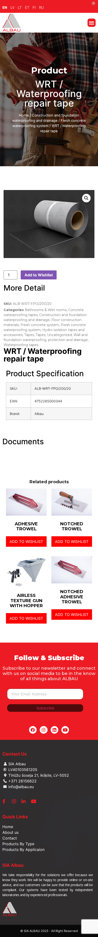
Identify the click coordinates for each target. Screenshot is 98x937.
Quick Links (15, 817)
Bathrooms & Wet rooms (46, 310)
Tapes (29, 335)
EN (4, 7)
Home (24, 115)
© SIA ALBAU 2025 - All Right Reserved (49, 931)
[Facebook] (33, 730)
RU (41, 7)
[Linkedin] (54, 730)
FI (34, 7)
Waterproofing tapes (21, 345)
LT (20, 7)
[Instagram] (43, 730)
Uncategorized (59, 335)
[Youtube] (65, 730)
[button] (92, 23)
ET (27, 7)
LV (12, 7)
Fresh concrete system (39, 325)
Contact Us (14, 754)
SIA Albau (13, 865)
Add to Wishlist (38, 275)
